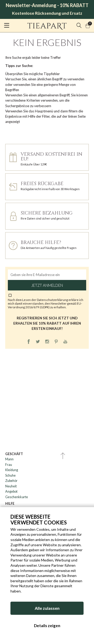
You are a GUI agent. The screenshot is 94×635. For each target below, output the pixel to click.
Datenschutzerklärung (52, 299)
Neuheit (11, 486)
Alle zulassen (47, 608)
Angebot (11, 491)
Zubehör (11, 481)
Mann (9, 459)
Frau (8, 465)
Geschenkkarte (16, 497)
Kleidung (11, 470)
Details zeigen (47, 625)
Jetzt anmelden (47, 285)
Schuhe (10, 475)
